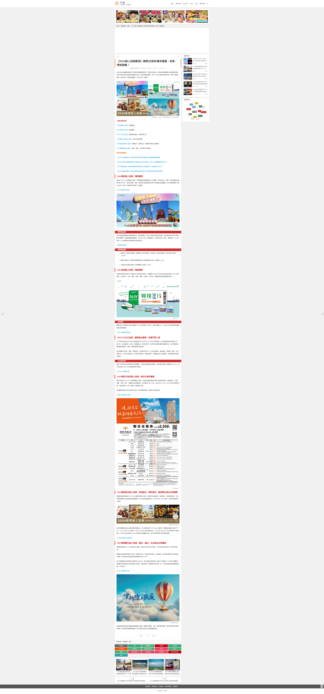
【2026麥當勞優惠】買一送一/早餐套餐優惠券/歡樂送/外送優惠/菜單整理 (200, 91)
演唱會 (189, 113)
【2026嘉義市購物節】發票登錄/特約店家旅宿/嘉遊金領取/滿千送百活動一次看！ (172, 674)
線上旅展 (148, 652)
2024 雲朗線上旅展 (124, 571)
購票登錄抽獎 (122, 245)
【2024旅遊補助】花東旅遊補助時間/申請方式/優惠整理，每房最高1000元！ (139, 166)
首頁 (118, 26)
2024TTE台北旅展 (122, 134)
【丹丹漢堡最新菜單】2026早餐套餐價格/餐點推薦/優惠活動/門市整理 (200, 84)
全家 (203, 109)
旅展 (161, 649)
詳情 (123, 255)
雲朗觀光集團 (175, 117)
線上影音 (185, 3)
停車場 (194, 118)
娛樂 (191, 3)
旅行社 (175, 649)
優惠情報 (202, 3)
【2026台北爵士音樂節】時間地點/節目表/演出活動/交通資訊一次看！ (200, 76)
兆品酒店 (174, 645)
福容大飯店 (135, 652)
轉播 (187, 109)
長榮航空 (160, 117)
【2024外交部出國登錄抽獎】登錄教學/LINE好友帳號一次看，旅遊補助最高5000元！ (142, 162)
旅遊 (196, 3)
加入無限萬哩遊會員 (124, 332)
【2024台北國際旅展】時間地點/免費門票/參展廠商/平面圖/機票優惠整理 (138, 157)
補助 (196, 102)
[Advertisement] (162, 40)
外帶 (194, 105)
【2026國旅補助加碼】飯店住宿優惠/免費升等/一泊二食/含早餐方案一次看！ (123, 674)
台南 (201, 104)
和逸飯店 (134, 649)
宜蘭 (194, 115)
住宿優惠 (148, 645)
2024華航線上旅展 (122, 125)
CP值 (122, 2)
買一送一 (203, 114)
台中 (190, 106)
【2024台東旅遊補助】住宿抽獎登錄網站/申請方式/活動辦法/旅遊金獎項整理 (139, 171)
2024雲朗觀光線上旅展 (123, 148)
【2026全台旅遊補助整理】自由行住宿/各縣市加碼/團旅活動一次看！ (155, 674)
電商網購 (178, 3)
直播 (191, 110)
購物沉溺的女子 (136, 68)
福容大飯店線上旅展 (124, 395)
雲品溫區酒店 (174, 652)
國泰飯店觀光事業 (167, 117)
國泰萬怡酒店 (148, 649)
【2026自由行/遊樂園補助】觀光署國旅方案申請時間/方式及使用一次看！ (139, 674)
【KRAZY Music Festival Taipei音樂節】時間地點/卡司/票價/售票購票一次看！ (200, 61)
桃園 (190, 117)
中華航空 (155, 117)
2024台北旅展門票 (123, 371)
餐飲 (172, 3)
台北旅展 (121, 649)
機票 (121, 652)
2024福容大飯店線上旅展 (124, 139)
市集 (200, 106)
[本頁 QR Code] (321, 688)
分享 (154, 635)
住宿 (134, 645)
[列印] (164, 68)
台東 (199, 117)
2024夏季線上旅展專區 (125, 538)
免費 (200, 113)
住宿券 (161, 645)
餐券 (121, 655)
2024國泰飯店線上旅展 (123, 143)
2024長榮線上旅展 (122, 130)
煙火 (196, 110)
